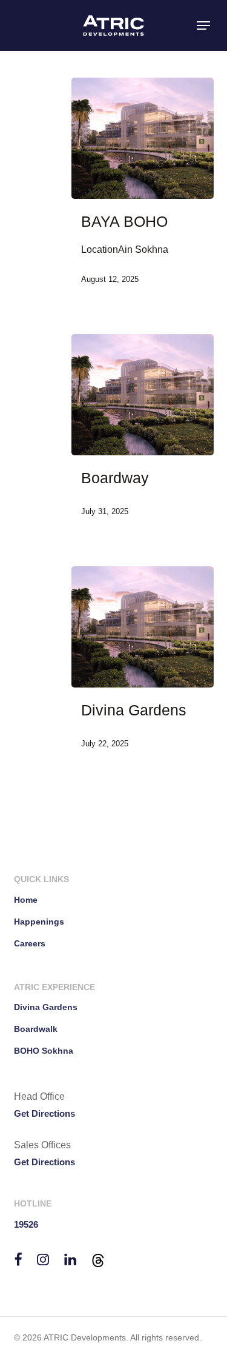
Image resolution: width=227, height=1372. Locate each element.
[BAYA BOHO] (142, 138)
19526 (26, 1224)
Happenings (39, 921)
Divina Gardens (45, 1007)
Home (26, 900)
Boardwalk (36, 1029)
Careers (29, 943)
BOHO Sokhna (43, 1051)
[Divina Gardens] (142, 627)
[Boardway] (142, 394)
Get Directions (44, 1113)
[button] (203, 25)
